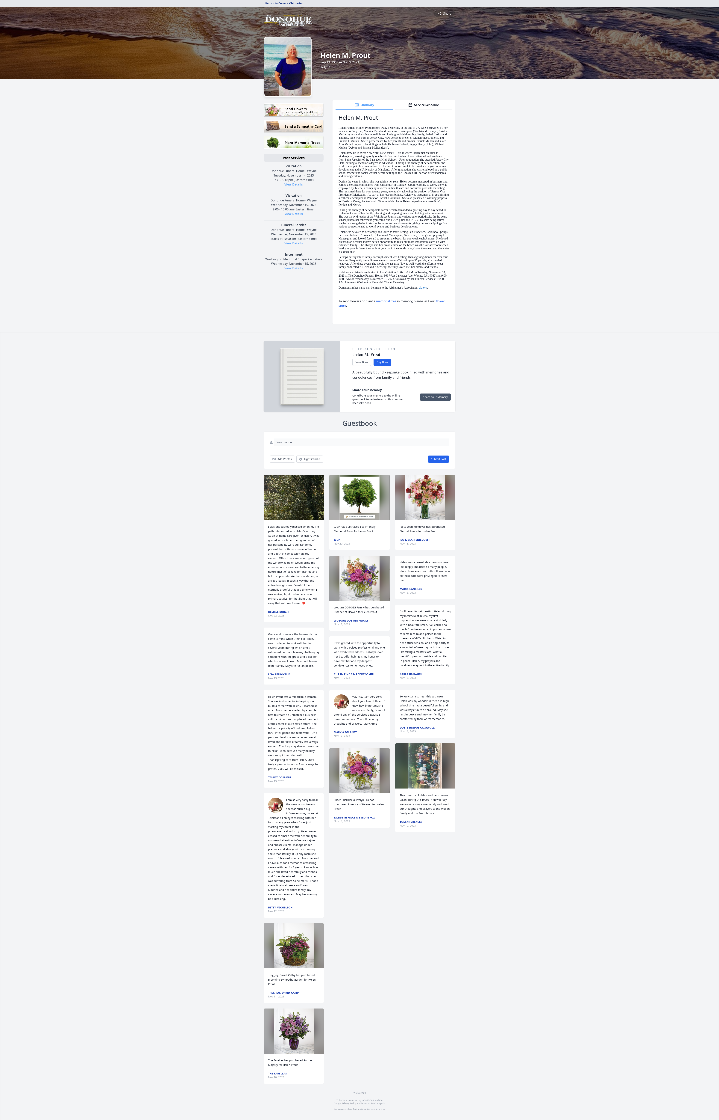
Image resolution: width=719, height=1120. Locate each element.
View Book (362, 362)
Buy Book (382, 362)
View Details (293, 184)
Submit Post (438, 459)
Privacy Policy (349, 1103)
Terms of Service (369, 1103)
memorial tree (386, 301)
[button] (294, 497)
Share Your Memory (435, 397)
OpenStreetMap (363, 1109)
